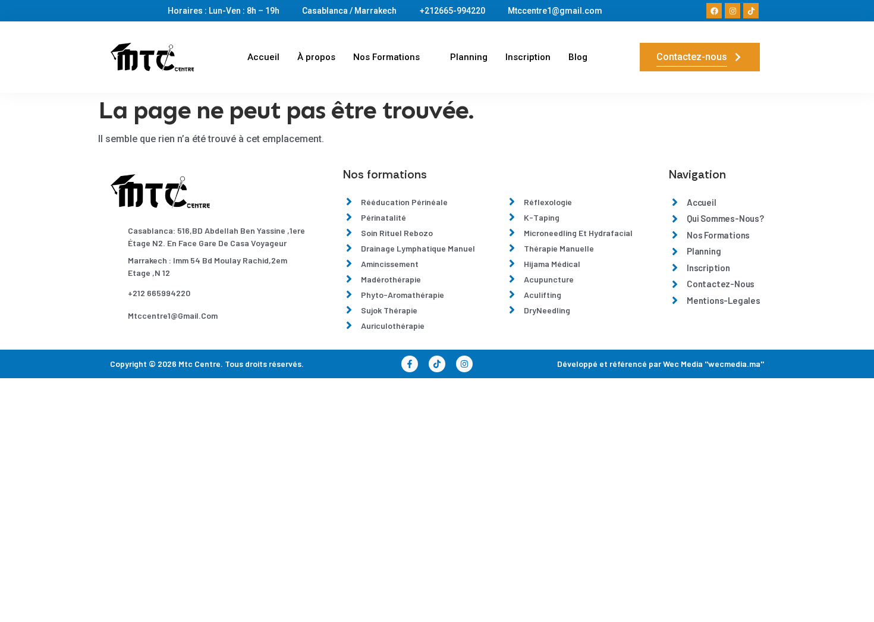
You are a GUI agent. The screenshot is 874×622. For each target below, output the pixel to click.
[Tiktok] (751, 10)
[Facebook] (714, 10)
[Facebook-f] (409, 364)
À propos (316, 57)
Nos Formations (386, 57)
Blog (577, 57)
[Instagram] (732, 10)
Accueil (263, 57)
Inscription (528, 57)
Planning (469, 57)
